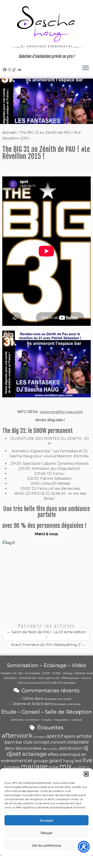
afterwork (17, 735)
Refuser (46, 832)
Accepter (46, 820)
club (27, 742)
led (78, 760)
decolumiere (28, 748)
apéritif (54, 736)
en (83, 754)
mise (53, 767)
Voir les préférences (46, 845)
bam (10, 742)
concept (41, 742)
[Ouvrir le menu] (85, 68)
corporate (78, 742)
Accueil (9, 132)
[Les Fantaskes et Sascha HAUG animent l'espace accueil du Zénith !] (46, 364)
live (87, 760)
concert (58, 742)
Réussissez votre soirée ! (58, 698)
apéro (70, 736)
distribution (70, 748)
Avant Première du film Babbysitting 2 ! (48, 645)
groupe (40, 760)
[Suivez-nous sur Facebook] (5, 70)
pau (75, 767)
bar (19, 742)
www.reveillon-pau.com (61, 412)
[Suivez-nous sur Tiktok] (14, 70)
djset (14, 753)
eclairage (34, 753)
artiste (84, 736)
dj (85, 748)
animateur (39, 736)
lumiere (12, 767)
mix (65, 766)
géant (55, 760)
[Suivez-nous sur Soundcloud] (20, 70)
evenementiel (16, 760)
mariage (34, 766)
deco (10, 748)
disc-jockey (50, 748)
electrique (70, 754)
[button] (86, 774)
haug (68, 760)
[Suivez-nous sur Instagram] (10, 70)
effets (53, 754)
